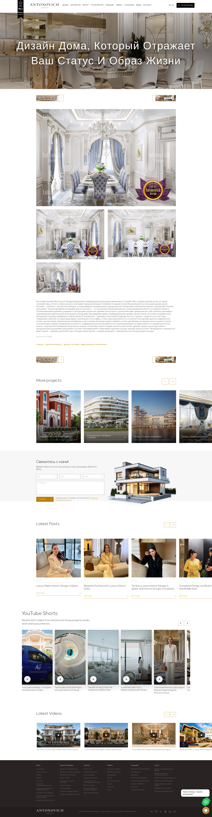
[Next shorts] (187, 623)
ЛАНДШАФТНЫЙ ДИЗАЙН (140, 769)
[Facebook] (161, 811)
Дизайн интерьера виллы (69, 769)
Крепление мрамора (91, 793)
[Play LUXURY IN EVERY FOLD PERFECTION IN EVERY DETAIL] (136, 657)
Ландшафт (135, 765)
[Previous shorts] (181, 623)
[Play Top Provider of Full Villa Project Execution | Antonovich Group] (70, 657)
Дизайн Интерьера (66, 765)
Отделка (87, 765)
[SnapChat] (165, 811)
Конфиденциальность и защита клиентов (44, 789)
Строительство (41, 772)
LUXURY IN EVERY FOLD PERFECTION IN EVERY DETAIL (134, 689)
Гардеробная (112, 775)
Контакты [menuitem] (147, 5)
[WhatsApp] (206, 801)
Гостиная (110, 787)
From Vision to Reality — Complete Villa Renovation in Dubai (36, 689)
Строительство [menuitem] (97, 5)
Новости (39, 775)
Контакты (39, 781)
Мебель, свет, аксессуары (164, 781)
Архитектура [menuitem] (75, 5)
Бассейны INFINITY (137, 784)
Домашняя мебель (113, 769)
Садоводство (136, 772)
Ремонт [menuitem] (86, 5)
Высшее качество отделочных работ (161, 774)
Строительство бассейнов (140, 781)
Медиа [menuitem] (138, 5)
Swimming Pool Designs (139, 778)
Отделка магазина (90, 778)
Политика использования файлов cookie (45, 796)
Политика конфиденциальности (44, 784)
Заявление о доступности (45, 800)
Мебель (110, 765)
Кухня (109, 790)
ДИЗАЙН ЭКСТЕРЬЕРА (68, 775)
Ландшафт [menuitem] (109, 5)
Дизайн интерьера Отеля (164, 791)
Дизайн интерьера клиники (70, 794)
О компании (40, 769)
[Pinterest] (174, 811)
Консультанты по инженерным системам (92, 781)
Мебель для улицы (114, 772)
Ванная (109, 784)
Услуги (157, 765)
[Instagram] (156, 811)
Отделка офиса (89, 775)
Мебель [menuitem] (119, 5)
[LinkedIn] (170, 811)
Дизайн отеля (65, 778)
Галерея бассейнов (138, 790)
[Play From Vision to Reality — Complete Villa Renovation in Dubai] (37, 657)
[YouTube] (151, 811)
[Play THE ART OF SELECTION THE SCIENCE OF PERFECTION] (103, 657)
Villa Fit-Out (88, 769)
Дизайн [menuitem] (65, 5)
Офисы (109, 778)
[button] (165, 381)
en (170, 5)
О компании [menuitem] (129, 5)
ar (173, 5)
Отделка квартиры (90, 772)
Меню (38, 765)
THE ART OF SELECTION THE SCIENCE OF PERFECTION (100, 689)
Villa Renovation (65, 785)
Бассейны (134, 775)
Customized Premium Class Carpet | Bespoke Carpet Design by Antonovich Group (169, 690)
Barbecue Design (89, 785)
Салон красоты (65, 788)
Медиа (38, 778)
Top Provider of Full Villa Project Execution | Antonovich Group (68, 689)
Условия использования (44, 793)
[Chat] (206, 810)
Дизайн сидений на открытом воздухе (91, 789)
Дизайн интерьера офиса (69, 791)
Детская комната (113, 781)
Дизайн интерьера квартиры (70, 772)
